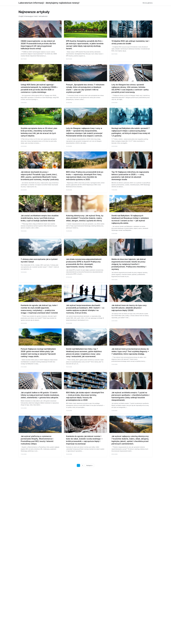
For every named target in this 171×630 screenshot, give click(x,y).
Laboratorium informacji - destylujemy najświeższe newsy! (49, 3)
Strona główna (147, 3)
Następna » (89, 465)
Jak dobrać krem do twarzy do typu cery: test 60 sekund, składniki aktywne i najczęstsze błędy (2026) (129, 307)
